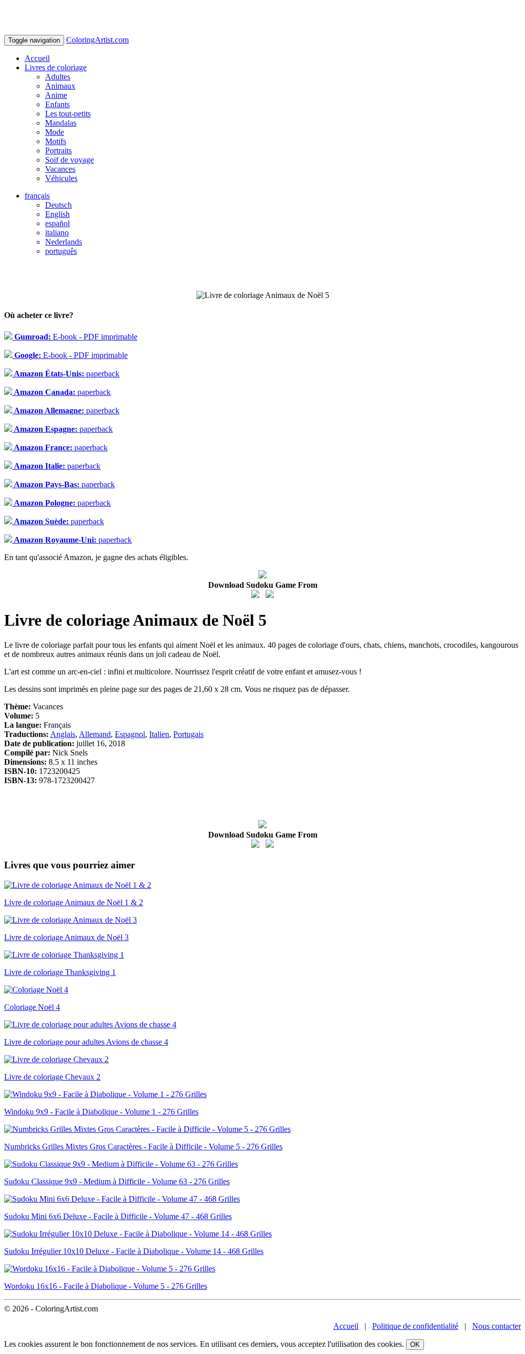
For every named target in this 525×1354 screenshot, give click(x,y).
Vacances (60, 169)
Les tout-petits (68, 113)
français (37, 195)
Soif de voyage (69, 159)
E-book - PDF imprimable (74, 336)
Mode (54, 132)
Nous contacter (496, 1326)
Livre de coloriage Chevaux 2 (52, 1076)
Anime (56, 95)
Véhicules (61, 178)
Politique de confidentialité (415, 1326)
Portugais (188, 734)
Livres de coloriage (56, 67)
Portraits (58, 150)
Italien (159, 734)
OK (415, 1344)
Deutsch (58, 205)
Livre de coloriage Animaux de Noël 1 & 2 (73, 902)
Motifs (55, 141)
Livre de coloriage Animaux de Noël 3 (66, 937)
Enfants (57, 104)
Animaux (60, 86)
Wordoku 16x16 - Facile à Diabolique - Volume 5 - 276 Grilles (105, 1286)
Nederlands (63, 241)
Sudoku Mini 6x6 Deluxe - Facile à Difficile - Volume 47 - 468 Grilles (118, 1216)
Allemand (95, 734)
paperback (65, 373)
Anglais (62, 734)
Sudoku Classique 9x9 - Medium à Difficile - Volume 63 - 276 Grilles (117, 1181)
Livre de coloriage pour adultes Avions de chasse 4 (86, 1042)
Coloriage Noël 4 (32, 1007)
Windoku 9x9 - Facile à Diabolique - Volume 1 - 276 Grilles (101, 1111)
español (57, 223)
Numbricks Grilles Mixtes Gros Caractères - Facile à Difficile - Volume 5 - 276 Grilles (143, 1146)
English (57, 214)
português (61, 251)
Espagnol (130, 734)
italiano (57, 232)
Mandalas (60, 122)
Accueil (37, 58)
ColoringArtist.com (97, 39)
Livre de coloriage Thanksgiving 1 (60, 972)
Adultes (57, 76)
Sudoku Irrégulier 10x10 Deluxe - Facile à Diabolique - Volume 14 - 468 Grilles (134, 1251)
